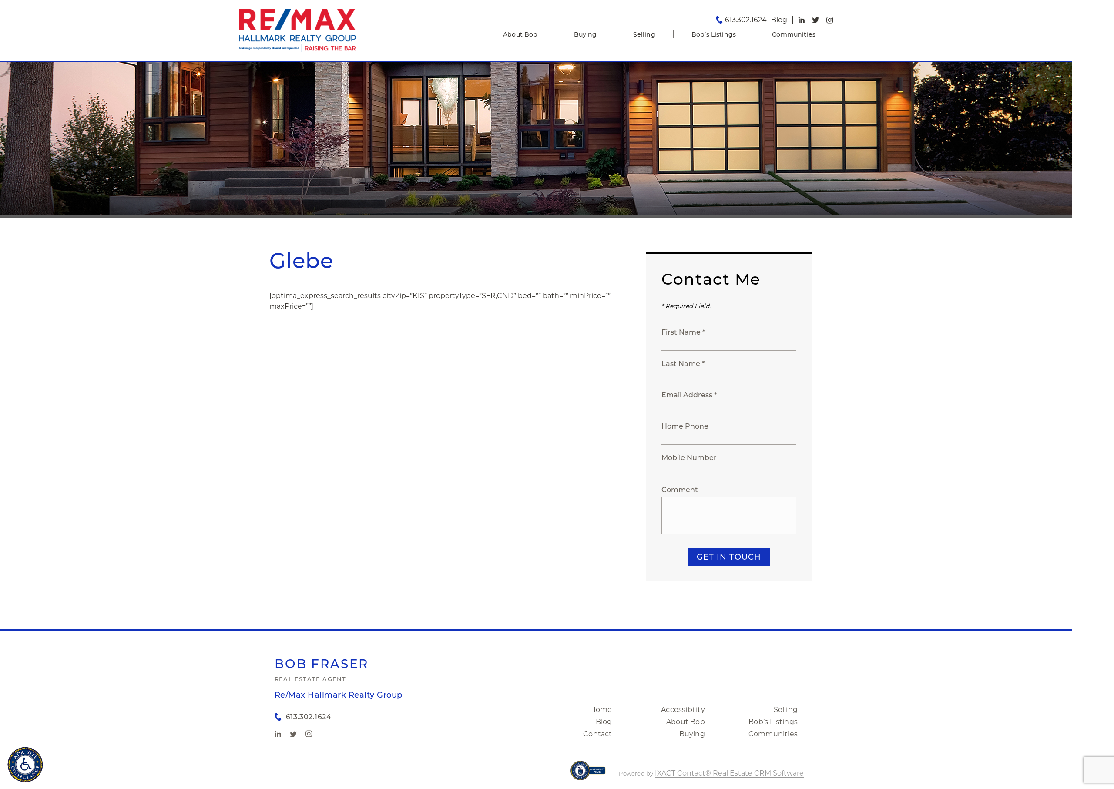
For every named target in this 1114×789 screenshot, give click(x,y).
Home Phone (684, 426)
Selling (644, 34)
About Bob (520, 34)
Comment (679, 490)
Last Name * (683, 363)
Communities (793, 34)
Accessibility (683, 709)
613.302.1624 (746, 20)
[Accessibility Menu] (25, 764)
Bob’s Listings (713, 34)
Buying (585, 34)
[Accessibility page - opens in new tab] (588, 775)
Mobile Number (689, 457)
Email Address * (689, 395)
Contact (597, 734)
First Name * (683, 332)
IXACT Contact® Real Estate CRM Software (729, 773)
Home (601, 709)
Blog (604, 722)
